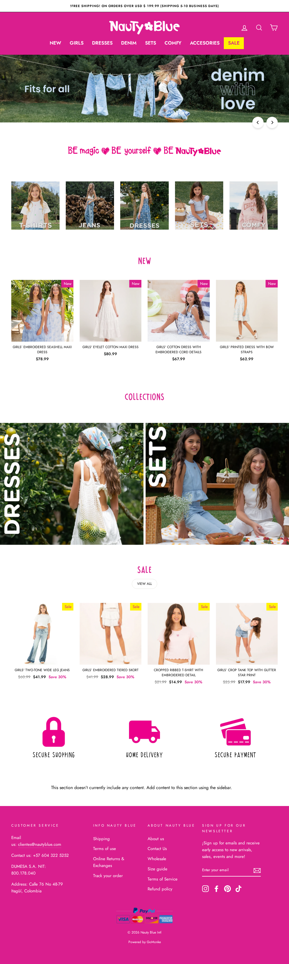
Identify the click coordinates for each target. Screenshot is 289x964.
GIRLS (77, 42)
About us (156, 839)
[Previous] (258, 122)
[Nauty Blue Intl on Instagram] (205, 888)
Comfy (173, 42)
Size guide (157, 869)
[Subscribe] (257, 870)
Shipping (101, 839)
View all (144, 583)
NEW (55, 42)
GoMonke (154, 942)
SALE (234, 42)
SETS (150, 42)
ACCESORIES (205, 42)
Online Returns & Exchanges (108, 862)
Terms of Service (163, 879)
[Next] (272, 122)
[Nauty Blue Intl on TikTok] (238, 888)
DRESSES (102, 42)
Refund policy (160, 889)
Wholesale (157, 859)
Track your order (108, 876)
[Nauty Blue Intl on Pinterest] (227, 888)
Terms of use (104, 849)
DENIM (129, 42)
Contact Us (157, 849)
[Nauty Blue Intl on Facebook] (216, 888)
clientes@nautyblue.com (39, 844)
